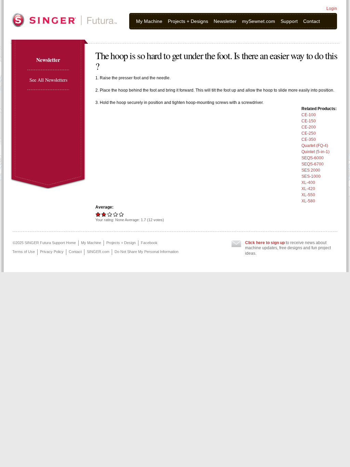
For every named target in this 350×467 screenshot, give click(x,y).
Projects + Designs (188, 21)
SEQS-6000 (312, 158)
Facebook (149, 243)
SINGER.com (98, 252)
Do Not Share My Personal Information (146, 252)
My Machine (149, 21)
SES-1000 (311, 176)
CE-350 (308, 139)
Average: (104, 207)
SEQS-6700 (312, 164)
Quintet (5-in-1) (315, 151)
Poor (98, 214)
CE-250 (308, 133)
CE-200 (308, 127)
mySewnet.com (258, 21)
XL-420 (308, 188)
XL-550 (308, 194)
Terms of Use (23, 252)
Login (331, 8)
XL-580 (308, 201)
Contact (311, 21)
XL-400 (308, 182)
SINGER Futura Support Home (50, 243)
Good (110, 214)
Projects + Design (121, 243)
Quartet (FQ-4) (314, 145)
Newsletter (225, 21)
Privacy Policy (52, 252)
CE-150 (308, 121)
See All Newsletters (48, 80)
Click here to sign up (265, 242)
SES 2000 (310, 170)
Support (289, 21)
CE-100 (308, 114)
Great (116, 214)
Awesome (121, 214)
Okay (103, 214)
